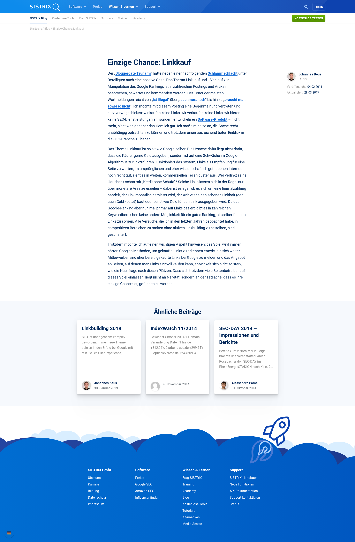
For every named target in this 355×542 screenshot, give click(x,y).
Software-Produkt (212, 119)
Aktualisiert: (295, 92)
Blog (47, 28)
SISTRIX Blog (38, 18)
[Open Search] (306, 6)
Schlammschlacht (222, 73)
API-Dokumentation (244, 491)
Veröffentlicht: (297, 87)
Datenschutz (97, 497)
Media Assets (192, 524)
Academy (139, 18)
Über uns (94, 478)
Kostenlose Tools (63, 18)
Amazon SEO (144, 491)
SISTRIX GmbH (100, 470)
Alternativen (191, 517)
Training (123, 18)
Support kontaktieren (245, 497)
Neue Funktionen (242, 484)
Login (319, 7)
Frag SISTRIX (88, 18)
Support (151, 7)
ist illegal (160, 99)
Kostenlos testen (309, 18)
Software (76, 7)
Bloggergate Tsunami (133, 73)
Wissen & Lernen (122, 7)
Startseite (36, 28)
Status (234, 504)
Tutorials (107, 18)
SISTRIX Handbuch (243, 478)
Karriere (93, 484)
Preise (97, 7)
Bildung (93, 491)
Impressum (96, 504)
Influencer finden (147, 497)
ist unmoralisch (192, 99)
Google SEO (143, 484)
